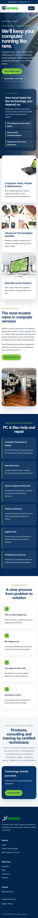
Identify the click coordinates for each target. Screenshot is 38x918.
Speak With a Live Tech (13, 78)
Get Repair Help (13, 793)
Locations (5, 866)
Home (4, 845)
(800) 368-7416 (12, 2)
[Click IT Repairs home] (11, 8)
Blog (3, 870)
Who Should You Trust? (10, 852)
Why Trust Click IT (11, 357)
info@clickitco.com (24, 2)
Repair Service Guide (10, 849)
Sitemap (5, 878)
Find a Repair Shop (12, 71)
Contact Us (6, 874)
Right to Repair (7, 904)
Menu (31, 8)
